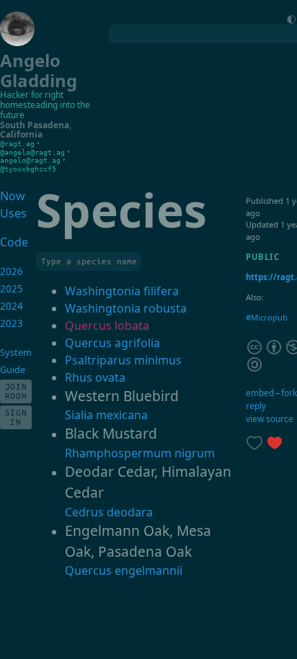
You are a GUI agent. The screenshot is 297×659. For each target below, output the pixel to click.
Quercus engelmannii (123, 570)
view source (269, 419)
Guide (12, 369)
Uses (13, 213)
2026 (11, 271)
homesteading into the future (45, 110)
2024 (11, 306)
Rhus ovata (95, 377)
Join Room (16, 391)
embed (260, 393)
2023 (11, 323)
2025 (11, 288)
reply (256, 406)
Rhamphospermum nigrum (140, 453)
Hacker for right (31, 95)
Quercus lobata (107, 325)
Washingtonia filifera (122, 291)
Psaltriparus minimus (123, 360)
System (16, 352)
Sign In (16, 417)
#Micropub (267, 317)
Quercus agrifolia (112, 343)
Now (12, 196)
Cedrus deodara (109, 512)
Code (12, 242)
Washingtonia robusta (126, 308)
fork (289, 393)
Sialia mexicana (106, 415)
